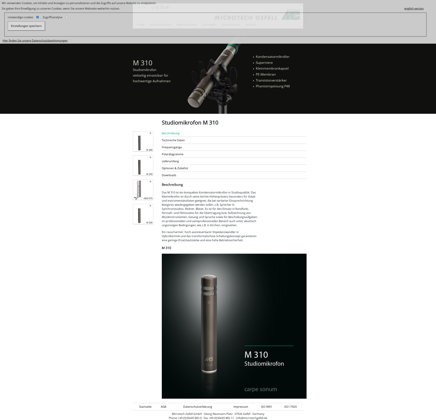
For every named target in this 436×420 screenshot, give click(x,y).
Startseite (145, 407)
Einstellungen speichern (26, 26)
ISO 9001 (266, 407)
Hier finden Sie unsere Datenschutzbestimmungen (35, 40)
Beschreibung (171, 133)
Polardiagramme (172, 154)
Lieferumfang (170, 161)
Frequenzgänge (172, 147)
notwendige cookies (20, 17)
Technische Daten (173, 140)
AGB (163, 407)
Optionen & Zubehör (175, 168)
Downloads (169, 175)
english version (414, 8)
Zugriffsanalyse (52, 17)
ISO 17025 (290, 407)
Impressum (240, 407)
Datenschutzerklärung (197, 407)
